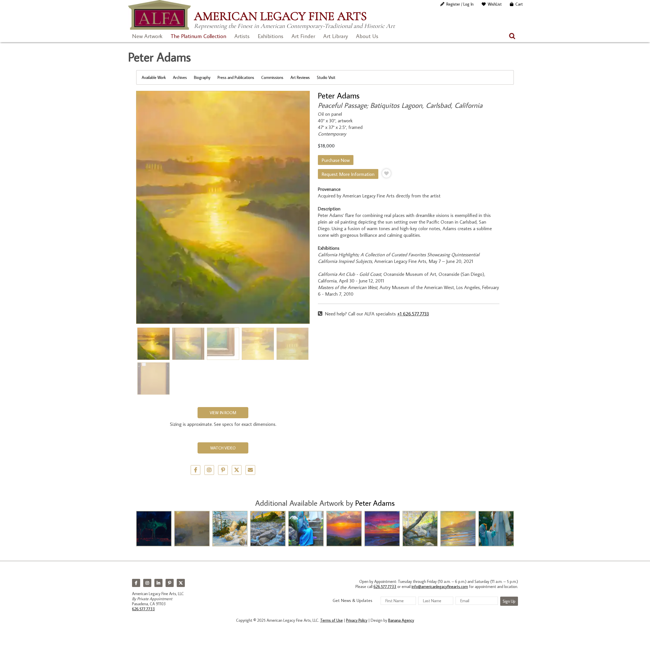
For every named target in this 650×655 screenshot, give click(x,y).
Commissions (272, 77)
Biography (202, 77)
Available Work (154, 77)
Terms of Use (331, 620)
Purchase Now (336, 160)
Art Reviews (300, 77)
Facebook (136, 583)
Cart (519, 4)
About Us (367, 36)
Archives (180, 77)
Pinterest (170, 583)
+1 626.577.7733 (413, 313)
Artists (242, 36)
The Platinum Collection (198, 36)
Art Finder (303, 36)
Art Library (335, 36)
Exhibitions (270, 36)
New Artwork (147, 36)
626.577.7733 (143, 608)
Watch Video (223, 447)
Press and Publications (236, 77)
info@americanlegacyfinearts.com (440, 586)
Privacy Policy (356, 620)
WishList (495, 4)
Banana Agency (401, 620)
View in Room (223, 412)
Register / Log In (460, 4)
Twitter (236, 470)
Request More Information (348, 174)
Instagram (147, 583)
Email (250, 470)
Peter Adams (339, 95)
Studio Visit (326, 77)
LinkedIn (158, 583)
